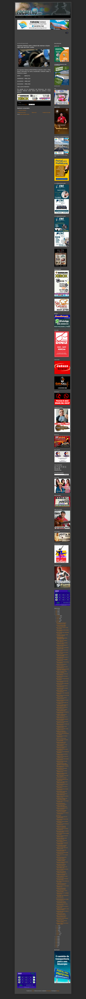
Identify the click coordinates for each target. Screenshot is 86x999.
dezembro (58, 615)
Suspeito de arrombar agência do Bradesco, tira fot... (62, 848)
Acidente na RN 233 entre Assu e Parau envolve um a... (62, 717)
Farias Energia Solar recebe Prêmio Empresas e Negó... (62, 648)
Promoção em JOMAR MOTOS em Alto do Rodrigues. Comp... (62, 705)
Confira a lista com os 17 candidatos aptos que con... (62, 893)
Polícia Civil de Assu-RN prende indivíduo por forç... (61, 762)
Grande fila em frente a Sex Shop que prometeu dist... (62, 904)
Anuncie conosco (28, 16)
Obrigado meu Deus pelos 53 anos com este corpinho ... (62, 700)
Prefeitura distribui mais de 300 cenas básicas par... (61, 691)
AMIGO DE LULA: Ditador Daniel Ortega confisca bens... (61, 782)
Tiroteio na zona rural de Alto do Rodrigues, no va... (61, 771)
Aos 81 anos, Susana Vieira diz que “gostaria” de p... (62, 801)
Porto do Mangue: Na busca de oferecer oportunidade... (61, 792)
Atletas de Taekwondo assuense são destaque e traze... (62, 696)
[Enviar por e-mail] (29, 104)
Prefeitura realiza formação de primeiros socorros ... (61, 665)
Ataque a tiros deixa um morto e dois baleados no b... (62, 886)
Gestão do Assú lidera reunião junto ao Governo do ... (62, 684)
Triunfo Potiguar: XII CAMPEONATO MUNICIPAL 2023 (62, 896)
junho (57, 927)
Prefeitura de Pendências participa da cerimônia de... (62, 829)
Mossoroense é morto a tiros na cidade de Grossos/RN (61, 874)
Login (33, 990)
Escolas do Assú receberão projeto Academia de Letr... (62, 853)
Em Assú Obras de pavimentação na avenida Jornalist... (62, 712)
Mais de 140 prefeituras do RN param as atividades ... (61, 672)
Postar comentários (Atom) (24, 114)
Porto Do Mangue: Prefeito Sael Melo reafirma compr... (61, 867)
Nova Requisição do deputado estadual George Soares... (61, 846)
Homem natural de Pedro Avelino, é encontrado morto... (62, 658)
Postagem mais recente (22, 112)
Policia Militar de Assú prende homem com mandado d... (61, 811)
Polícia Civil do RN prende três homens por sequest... (61, 747)
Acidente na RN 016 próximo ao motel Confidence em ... (61, 794)
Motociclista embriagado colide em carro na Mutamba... (62, 720)
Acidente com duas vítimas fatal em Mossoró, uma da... (62, 796)
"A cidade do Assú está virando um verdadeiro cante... (62, 757)
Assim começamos (20, 16)
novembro (58, 617)
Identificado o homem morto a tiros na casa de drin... (62, 650)
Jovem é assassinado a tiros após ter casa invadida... (62, 740)
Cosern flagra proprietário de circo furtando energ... (62, 780)
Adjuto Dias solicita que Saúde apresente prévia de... (61, 838)
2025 (56, 611)
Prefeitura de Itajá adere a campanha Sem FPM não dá (61, 806)
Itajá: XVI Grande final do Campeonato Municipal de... (61, 804)
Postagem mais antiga (46, 112)
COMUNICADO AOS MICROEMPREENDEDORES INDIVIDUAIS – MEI (61, 638)
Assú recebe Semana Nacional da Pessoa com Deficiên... (62, 862)
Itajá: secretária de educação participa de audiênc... (61, 850)
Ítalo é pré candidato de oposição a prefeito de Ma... (62, 907)
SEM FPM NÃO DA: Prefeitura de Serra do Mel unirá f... (61, 708)
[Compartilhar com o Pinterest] (34, 104)
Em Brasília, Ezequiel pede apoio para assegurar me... (62, 667)
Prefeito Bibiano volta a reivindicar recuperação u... (62, 822)
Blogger (58, 990)
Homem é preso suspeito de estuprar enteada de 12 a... (61, 872)
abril (57, 930)
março (57, 931)
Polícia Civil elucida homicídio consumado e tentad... (61, 858)
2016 (56, 945)
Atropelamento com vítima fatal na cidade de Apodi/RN (62, 655)
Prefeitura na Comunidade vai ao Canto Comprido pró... (62, 808)
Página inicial (34, 112)
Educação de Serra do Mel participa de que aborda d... (62, 759)
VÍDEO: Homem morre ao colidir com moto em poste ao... (62, 724)
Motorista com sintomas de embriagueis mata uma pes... (61, 731)
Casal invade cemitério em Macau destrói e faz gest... (62, 689)
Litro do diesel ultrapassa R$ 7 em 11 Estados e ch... (62, 703)
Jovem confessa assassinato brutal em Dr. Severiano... (62, 681)
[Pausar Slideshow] (66, 21)
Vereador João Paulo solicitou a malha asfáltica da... (61, 641)
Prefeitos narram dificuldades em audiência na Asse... (61, 646)
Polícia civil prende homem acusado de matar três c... (62, 630)
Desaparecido (58, 815)
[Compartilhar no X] (31, 104)
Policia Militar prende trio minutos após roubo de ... (62, 677)
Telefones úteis (41, 16)
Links (35, 16)
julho (57, 925)
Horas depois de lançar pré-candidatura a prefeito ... (61, 860)
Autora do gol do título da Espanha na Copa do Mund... (62, 879)
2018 (56, 942)
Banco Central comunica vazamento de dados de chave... (62, 831)
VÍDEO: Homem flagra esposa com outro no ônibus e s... (62, 776)
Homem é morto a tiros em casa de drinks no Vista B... (62, 653)
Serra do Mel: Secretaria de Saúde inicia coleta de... (62, 789)
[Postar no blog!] (30, 104)
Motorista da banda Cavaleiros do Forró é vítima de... (62, 674)
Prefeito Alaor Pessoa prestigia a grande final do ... (61, 736)
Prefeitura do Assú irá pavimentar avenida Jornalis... (62, 754)
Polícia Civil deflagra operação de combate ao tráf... (62, 843)
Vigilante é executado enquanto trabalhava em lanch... (61, 774)
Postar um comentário (22, 110)
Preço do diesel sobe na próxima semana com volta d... (61, 643)
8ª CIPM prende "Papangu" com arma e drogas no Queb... (61, 799)
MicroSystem (48, 990)
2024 (56, 612)
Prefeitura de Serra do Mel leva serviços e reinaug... (61, 921)
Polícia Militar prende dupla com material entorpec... (61, 817)
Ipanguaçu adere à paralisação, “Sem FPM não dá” (61, 769)
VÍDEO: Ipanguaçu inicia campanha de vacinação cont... (62, 766)
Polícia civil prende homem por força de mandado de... (62, 662)
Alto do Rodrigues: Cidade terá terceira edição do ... (61, 841)
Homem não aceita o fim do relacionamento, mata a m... (61, 902)
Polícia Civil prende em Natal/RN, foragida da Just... (62, 660)
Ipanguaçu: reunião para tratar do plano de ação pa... (62, 836)
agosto (57, 621)
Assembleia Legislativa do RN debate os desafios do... (61, 715)
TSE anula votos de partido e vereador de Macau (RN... (61, 626)
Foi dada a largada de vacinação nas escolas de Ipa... (61, 877)
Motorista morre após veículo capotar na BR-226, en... (61, 743)
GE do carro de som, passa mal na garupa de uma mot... (62, 722)
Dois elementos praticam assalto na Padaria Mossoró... (62, 912)
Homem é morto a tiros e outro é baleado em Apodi (61, 891)
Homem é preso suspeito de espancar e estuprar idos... (61, 827)
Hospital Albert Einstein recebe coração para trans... (61, 727)
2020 (56, 939)
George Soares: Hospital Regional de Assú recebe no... (62, 919)
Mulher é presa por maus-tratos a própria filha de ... (62, 787)
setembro (58, 620)
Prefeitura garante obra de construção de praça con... (61, 914)
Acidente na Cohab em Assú (61, 738)
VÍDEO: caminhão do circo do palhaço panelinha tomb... (61, 916)
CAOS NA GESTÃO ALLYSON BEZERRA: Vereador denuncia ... (62, 764)
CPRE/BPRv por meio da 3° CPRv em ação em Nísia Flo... (62, 635)
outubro (57, 618)
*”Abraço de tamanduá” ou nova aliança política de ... (61, 745)
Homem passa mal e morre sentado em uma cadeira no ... (62, 900)
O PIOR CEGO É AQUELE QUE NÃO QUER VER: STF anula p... (62, 669)
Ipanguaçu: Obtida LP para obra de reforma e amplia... (62, 923)
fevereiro (58, 933)
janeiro (57, 934)
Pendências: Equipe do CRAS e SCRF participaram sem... (61, 710)
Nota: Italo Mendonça (60, 897)
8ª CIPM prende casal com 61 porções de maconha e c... (61, 884)
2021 (56, 938)
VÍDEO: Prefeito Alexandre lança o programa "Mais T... (62, 785)
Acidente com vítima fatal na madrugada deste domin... (61, 889)
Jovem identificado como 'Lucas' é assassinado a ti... (62, 750)
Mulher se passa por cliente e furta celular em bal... (62, 819)
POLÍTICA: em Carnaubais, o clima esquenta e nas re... (62, 729)
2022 (56, 936)
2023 (56, 614)
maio (57, 928)
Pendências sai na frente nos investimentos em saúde (61, 623)
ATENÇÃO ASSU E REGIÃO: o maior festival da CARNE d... (62, 909)
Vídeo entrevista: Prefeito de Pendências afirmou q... (61, 865)
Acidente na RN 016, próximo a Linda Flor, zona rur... (61, 698)
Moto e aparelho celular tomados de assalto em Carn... (62, 824)
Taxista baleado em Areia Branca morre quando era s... (61, 686)
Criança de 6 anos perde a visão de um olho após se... (62, 813)
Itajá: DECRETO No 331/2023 (61, 777)
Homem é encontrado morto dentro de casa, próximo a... (62, 870)
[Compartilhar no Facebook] (33, 104)
